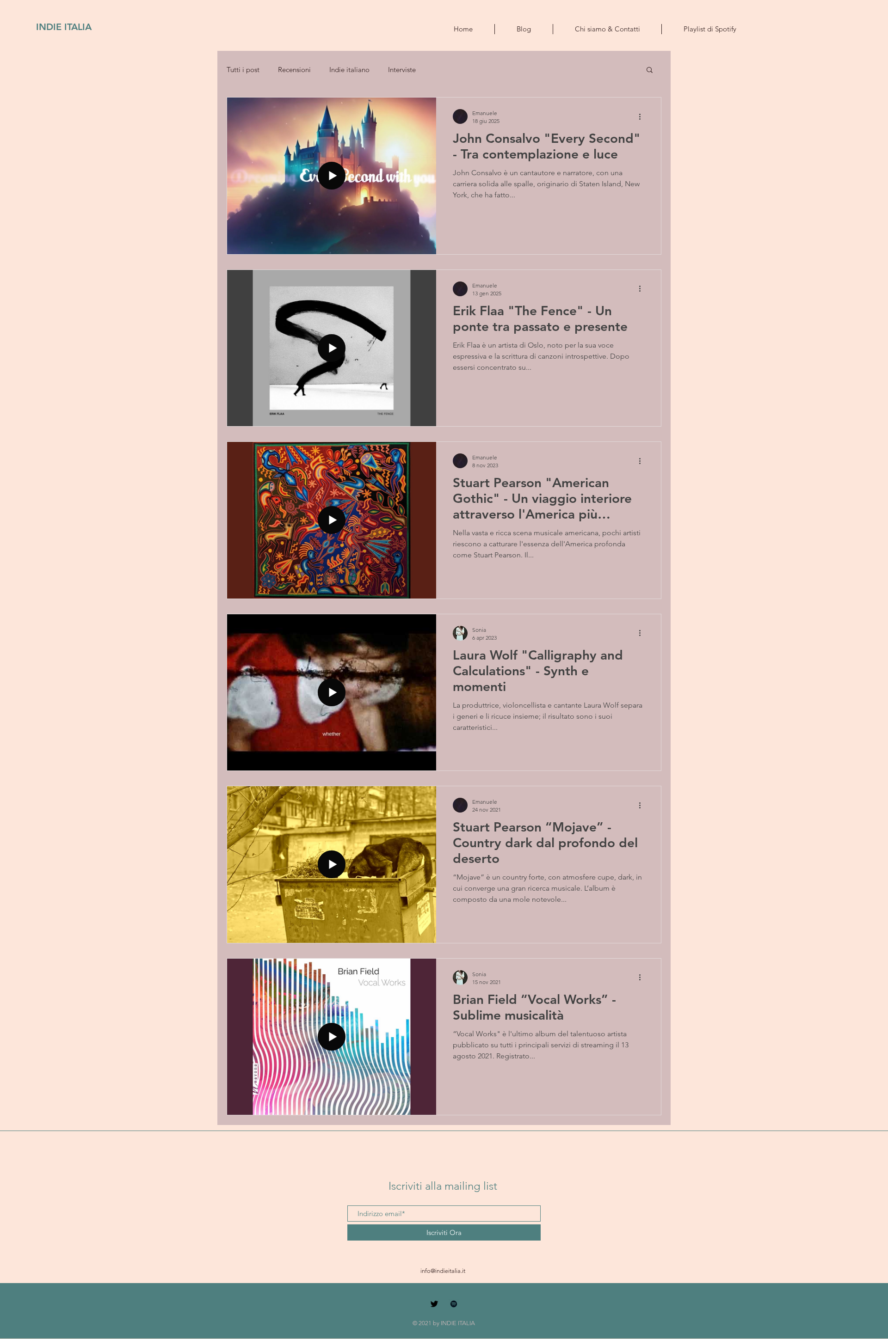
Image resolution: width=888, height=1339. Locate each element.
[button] (649, 70)
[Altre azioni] (642, 116)
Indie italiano (349, 69)
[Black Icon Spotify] (454, 1304)
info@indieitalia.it (442, 1270)
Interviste (402, 69)
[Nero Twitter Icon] (434, 1304)
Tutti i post (243, 69)
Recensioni (294, 69)
